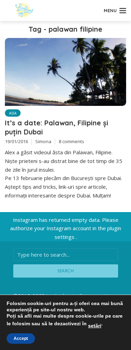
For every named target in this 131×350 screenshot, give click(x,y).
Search (65, 271)
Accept (21, 338)
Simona (43, 141)
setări (94, 325)
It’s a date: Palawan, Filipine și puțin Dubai (56, 127)
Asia (12, 113)
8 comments (71, 141)
